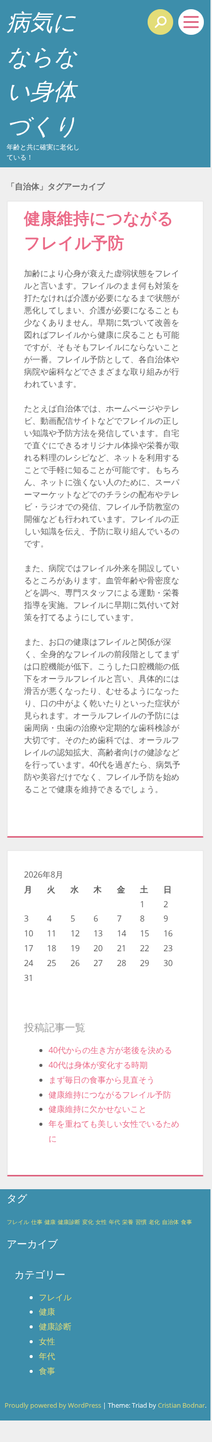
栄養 (127, 1222)
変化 (87, 1222)
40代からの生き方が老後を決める (110, 1050)
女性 (101, 1222)
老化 (154, 1222)
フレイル (18, 1222)
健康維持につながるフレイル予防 (110, 1094)
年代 (114, 1222)
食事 (186, 1222)
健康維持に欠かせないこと (98, 1109)
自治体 (170, 1222)
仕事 (36, 1222)
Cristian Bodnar (181, 1405)
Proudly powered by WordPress (53, 1405)
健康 (50, 1222)
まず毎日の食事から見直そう (102, 1079)
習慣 (141, 1222)
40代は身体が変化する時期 (98, 1064)
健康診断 (69, 1222)
